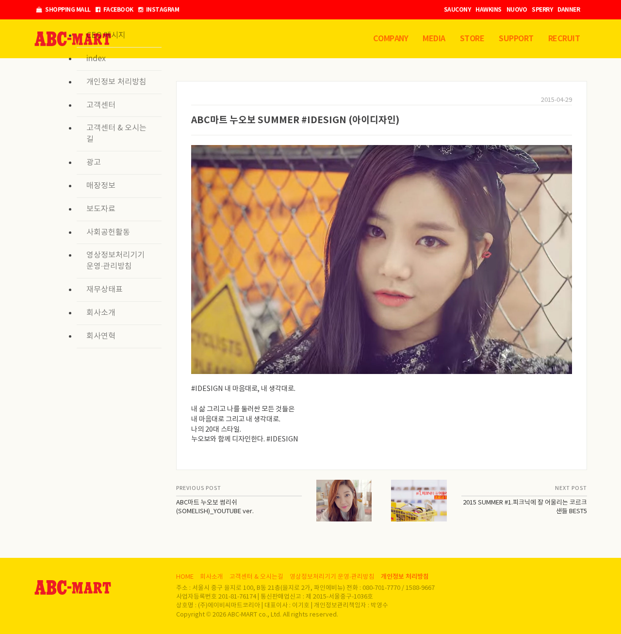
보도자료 (100, 209)
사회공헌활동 (108, 232)
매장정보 (100, 185)
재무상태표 (104, 289)
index (96, 58)
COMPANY (391, 39)
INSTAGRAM (162, 9)
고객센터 (100, 105)
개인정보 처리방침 (116, 82)
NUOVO (517, 9)
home (185, 577)
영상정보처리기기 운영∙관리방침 (115, 261)
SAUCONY (457, 9)
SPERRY (542, 9)
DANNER (568, 9)
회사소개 (100, 313)
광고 (93, 162)
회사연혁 (100, 336)
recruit (564, 39)
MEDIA (434, 39)
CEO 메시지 (106, 35)
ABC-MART (73, 587)
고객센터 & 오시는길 (116, 134)
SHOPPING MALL (67, 9)
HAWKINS (488, 9)
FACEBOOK (117, 9)
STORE (472, 39)
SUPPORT (516, 39)
